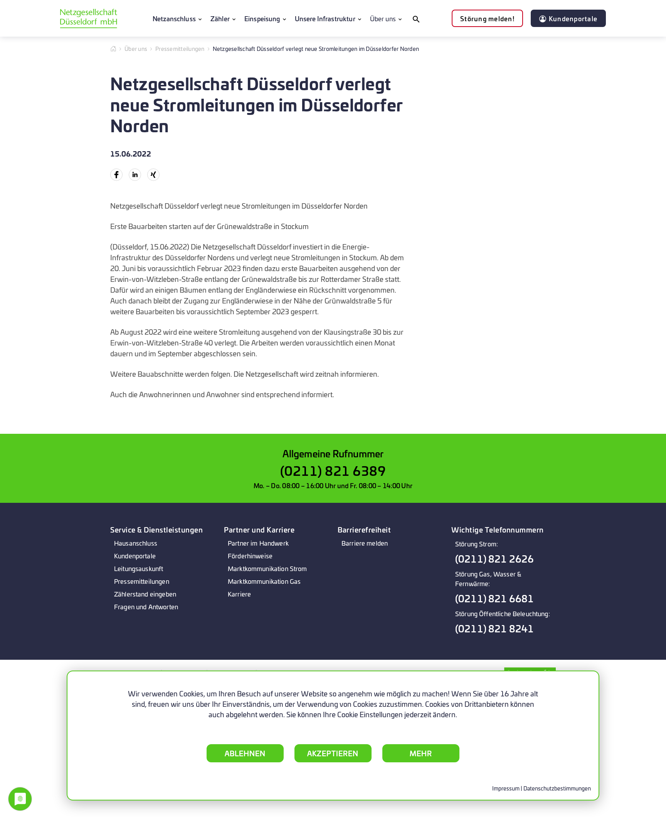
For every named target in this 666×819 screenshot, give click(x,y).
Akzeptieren (332, 753)
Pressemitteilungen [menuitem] (141, 581)
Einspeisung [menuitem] (262, 18)
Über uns (135, 48)
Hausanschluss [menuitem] (135, 543)
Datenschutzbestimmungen (557, 788)
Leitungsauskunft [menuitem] (138, 568)
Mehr (421, 753)
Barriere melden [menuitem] (364, 543)
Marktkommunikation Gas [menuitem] (264, 581)
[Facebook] (116, 175)
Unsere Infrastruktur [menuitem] (325, 18)
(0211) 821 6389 (333, 470)
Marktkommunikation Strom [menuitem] (267, 568)
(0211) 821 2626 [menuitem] (494, 558)
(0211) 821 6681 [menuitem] (494, 598)
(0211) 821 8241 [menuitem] (494, 628)
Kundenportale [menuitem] (135, 555)
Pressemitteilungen (180, 48)
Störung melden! (487, 18)
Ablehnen (245, 753)
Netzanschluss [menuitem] (174, 18)
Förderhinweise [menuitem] (250, 555)
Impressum (506, 788)
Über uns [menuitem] (383, 18)
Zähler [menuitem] (220, 18)
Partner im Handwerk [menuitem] (258, 543)
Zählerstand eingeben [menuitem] (145, 593)
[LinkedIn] (135, 175)
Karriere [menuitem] (239, 593)
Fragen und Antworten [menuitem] (146, 606)
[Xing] (153, 175)
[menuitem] (415, 18)
